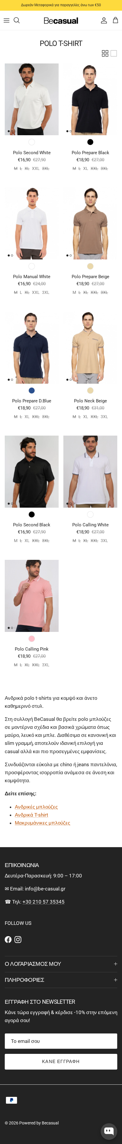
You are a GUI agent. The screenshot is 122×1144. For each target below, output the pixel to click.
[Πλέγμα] (105, 53)
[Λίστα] (113, 53)
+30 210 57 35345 (44, 902)
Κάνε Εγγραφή (61, 1061)
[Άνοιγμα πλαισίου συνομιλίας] (109, 1131)
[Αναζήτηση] (19, 20)
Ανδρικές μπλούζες (36, 807)
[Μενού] (6, 20)
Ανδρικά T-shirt (31, 815)
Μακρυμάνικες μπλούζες (42, 823)
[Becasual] (61, 20)
